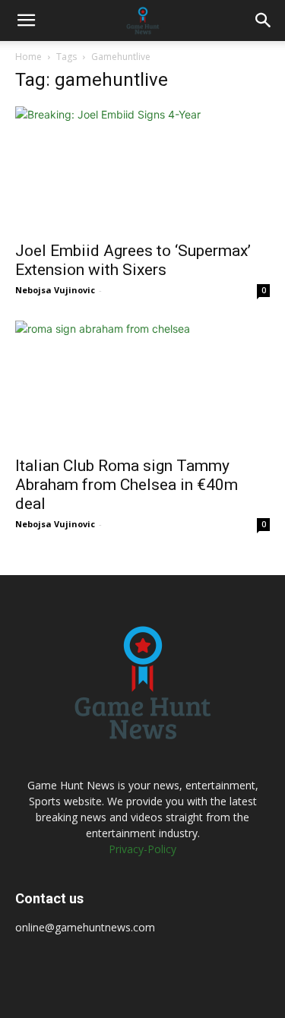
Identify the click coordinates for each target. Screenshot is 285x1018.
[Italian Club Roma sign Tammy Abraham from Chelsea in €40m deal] (142, 383)
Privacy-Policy (142, 849)
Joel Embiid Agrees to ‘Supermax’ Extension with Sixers (133, 260)
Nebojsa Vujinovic (55, 290)
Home (28, 56)
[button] (26, 20)
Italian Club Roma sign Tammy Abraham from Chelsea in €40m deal (126, 485)
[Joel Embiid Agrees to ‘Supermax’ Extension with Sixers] (142, 169)
